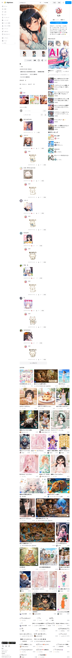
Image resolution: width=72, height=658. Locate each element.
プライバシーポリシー (6, 655)
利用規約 (3, 653)
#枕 (20, 84)
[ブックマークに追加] (38, 60)
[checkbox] (24, 114)
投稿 (59, 2)
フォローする (58, 22)
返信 (39, 132)
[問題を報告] (35, 132)
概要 (2, 648)
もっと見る (65, 71)
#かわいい (24, 84)
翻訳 (20, 88)
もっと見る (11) (33, 363)
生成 (54, 2)
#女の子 (30, 84)
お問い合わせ (4, 651)
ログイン (68, 2)
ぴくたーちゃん (5, 650)
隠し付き (27, 114)
